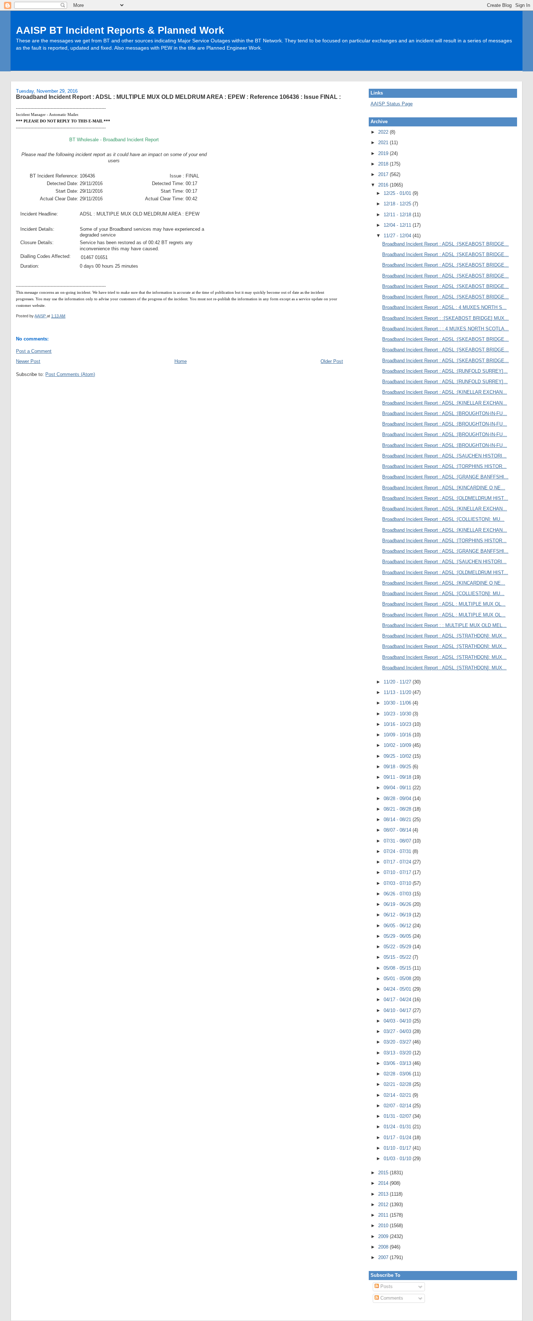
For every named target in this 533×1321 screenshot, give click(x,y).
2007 (384, 1257)
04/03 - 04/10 (398, 1021)
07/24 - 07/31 (398, 851)
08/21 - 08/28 (398, 809)
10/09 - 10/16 (398, 734)
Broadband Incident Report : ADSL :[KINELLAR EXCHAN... (444, 392)
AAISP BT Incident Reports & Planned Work (120, 30)
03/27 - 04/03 (398, 1031)
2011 (384, 1215)
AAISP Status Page (392, 103)
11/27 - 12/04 (398, 235)
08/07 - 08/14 (398, 830)
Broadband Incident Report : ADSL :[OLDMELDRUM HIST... (445, 498)
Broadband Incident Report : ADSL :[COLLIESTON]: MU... (443, 519)
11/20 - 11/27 (398, 682)
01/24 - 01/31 (398, 1126)
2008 (384, 1247)
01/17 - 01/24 (398, 1137)
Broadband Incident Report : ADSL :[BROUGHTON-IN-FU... (444, 413)
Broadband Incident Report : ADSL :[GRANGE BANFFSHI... (445, 477)
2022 (384, 132)
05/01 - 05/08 (398, 978)
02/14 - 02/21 (398, 1095)
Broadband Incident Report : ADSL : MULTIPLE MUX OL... (443, 604)
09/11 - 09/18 (398, 777)
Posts (386, 1286)
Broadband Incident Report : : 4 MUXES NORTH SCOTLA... (445, 328)
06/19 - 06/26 (398, 904)
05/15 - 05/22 (398, 957)
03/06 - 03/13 (398, 1063)
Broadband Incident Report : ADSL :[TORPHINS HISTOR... (444, 466)
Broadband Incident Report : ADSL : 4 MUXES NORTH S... (444, 307)
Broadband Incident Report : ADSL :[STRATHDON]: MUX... (444, 636)
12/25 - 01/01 (398, 193)
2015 (384, 1172)
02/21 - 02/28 (398, 1084)
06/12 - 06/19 (398, 914)
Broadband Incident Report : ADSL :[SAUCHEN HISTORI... (444, 456)
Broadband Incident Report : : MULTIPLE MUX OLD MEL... (444, 625)
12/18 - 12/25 (398, 203)
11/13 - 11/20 (398, 692)
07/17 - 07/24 (398, 862)
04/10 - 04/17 (398, 1010)
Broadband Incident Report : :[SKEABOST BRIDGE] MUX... (445, 318)
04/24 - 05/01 (398, 989)
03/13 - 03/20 (398, 1052)
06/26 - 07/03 (398, 893)
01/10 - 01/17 (398, 1148)
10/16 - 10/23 (398, 724)
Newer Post (28, 361)
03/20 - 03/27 (398, 1042)
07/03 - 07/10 (398, 883)
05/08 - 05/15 (398, 968)
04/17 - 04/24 (398, 999)
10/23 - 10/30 (398, 713)
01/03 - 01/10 (398, 1158)
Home (180, 361)
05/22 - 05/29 (398, 946)
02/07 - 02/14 (398, 1105)
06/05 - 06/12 (398, 925)
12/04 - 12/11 (398, 225)
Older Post (332, 361)
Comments (391, 1298)
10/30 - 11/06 (398, 703)
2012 (384, 1204)
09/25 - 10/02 (398, 756)
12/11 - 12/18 (398, 214)
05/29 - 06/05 (398, 936)
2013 (384, 1194)
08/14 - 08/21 (398, 819)
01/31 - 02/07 (398, 1116)
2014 (384, 1183)
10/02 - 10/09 (398, 745)
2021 (384, 142)
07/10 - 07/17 (398, 872)
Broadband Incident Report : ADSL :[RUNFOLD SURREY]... (445, 371)
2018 (384, 164)
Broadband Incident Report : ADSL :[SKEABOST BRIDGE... (445, 244)
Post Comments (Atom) (70, 374)
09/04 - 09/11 (398, 787)
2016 (384, 185)
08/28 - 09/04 (398, 798)
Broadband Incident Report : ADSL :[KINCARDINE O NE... (443, 487)
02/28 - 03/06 (398, 1074)
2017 (384, 174)
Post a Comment (33, 351)
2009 (384, 1236)
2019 (384, 153)
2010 (384, 1225)
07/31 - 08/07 (398, 841)
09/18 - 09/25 (398, 766)
